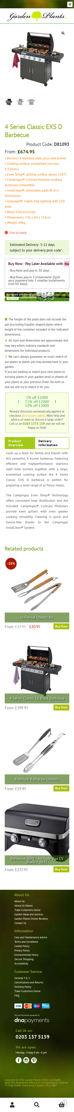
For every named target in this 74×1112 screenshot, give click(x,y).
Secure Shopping (24, 959)
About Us (19, 901)
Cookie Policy (21, 946)
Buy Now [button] (61, 626)
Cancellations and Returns (28, 982)
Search (37, 1105)
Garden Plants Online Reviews (31, 918)
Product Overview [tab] (15, 443)
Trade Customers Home (27, 910)
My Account (12, 1105)
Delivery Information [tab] (48, 443)
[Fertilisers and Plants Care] (37, 296)
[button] (63, 33)
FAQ (16, 995)
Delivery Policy (22, 987)
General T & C (22, 978)
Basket (57, 1101)
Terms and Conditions (26, 942)
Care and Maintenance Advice (30, 937)
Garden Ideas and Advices (28, 914)
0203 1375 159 (34, 423)
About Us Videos (23, 905)
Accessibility (21, 963)
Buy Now (61, 788)
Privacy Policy (22, 950)
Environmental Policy (26, 955)
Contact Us (20, 923)
